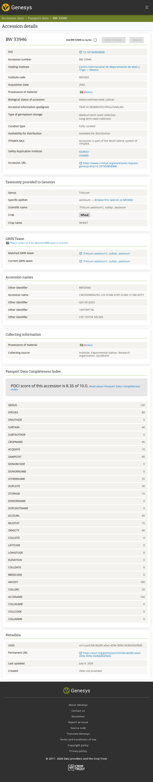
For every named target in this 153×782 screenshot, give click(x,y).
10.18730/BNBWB (94, 52)
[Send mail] (8, 243)
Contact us (78, 710)
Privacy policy (78, 751)
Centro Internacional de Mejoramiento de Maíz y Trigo (109, 68)
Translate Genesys (78, 733)
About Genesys (78, 705)
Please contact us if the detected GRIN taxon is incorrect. (39, 242)
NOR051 (84, 152)
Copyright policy (78, 745)
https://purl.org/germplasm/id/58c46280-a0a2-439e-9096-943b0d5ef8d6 (110, 654)
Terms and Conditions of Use (78, 739)
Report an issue (78, 722)
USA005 (84, 155)
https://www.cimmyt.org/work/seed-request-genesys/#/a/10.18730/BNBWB (108, 164)
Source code (78, 728)
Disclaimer (78, 716)
